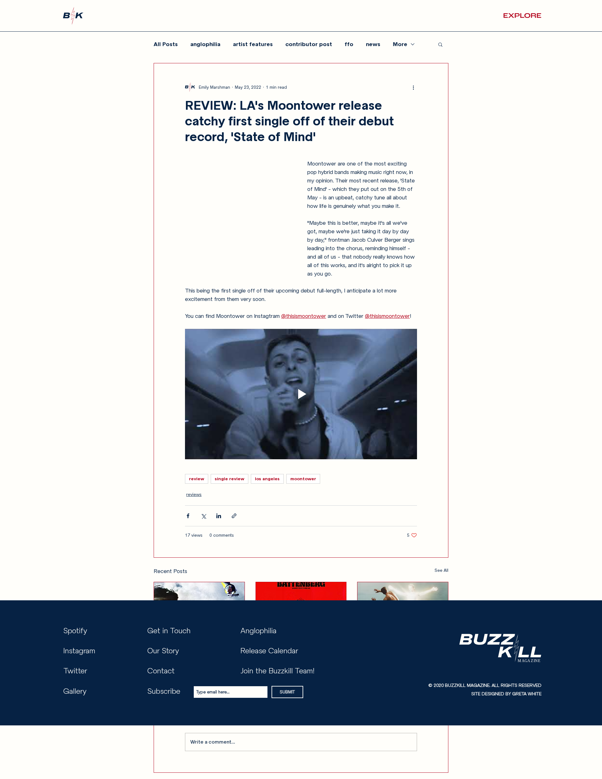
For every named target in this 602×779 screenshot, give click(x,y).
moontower (303, 479)
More (400, 44)
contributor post (308, 44)
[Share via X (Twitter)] (203, 516)
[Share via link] (234, 516)
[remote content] (240, 220)
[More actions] (413, 87)
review (196, 479)
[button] (522, 15)
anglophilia (205, 44)
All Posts (166, 44)
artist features (253, 44)
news (373, 44)
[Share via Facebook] (188, 516)
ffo (349, 44)
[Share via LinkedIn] (219, 516)
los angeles (267, 479)
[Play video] (301, 394)
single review (229, 479)
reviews (194, 494)
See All (441, 570)
